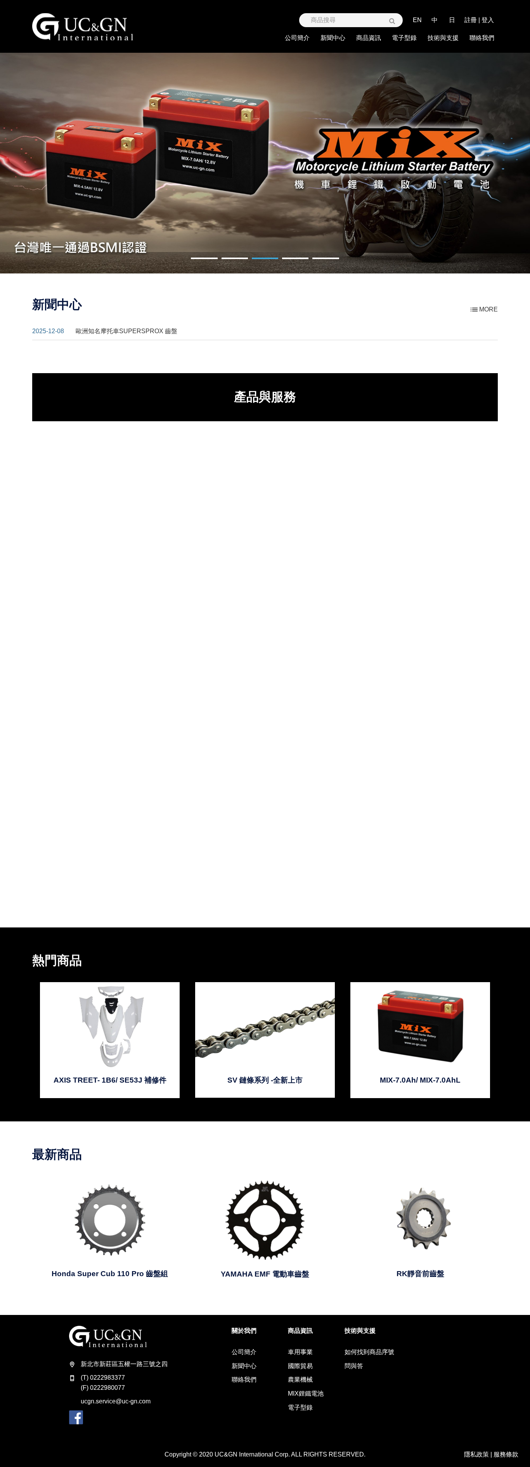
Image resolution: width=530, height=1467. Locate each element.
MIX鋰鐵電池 (306, 1393)
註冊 (470, 20)
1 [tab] (195, 263)
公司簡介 (244, 1352)
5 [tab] (316, 263)
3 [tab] (256, 263)
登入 (488, 20)
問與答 (354, 1366)
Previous (29, 163)
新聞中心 (244, 1366)
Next (501, 163)
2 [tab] (225, 263)
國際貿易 (300, 1366)
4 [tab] (286, 263)
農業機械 (300, 1379)
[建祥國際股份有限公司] (82, 26)
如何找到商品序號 (369, 1352)
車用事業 (300, 1352)
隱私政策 (476, 1454)
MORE (488, 309)
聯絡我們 (244, 1379)
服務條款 (506, 1454)
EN (417, 20)
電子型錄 (300, 1407)
